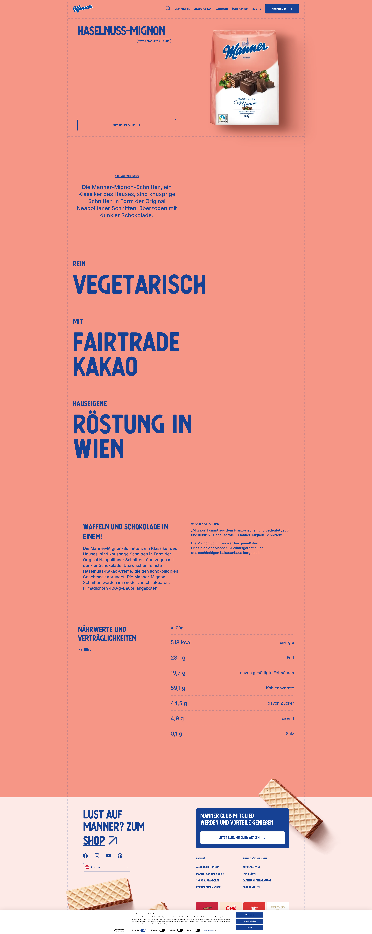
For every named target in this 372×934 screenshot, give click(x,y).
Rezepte (256, 9)
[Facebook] (85, 856)
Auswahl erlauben (250, 921)
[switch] (162, 930)
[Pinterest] (120, 856)
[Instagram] (97, 856)
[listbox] (107, 867)
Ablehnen (249, 927)
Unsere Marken (202, 9)
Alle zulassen (249, 915)
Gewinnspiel (182, 9)
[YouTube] (108, 856)
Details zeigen (209, 930)
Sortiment (222, 9)
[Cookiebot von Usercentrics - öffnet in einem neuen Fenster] (118, 930)
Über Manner (240, 9)
